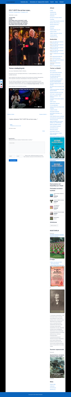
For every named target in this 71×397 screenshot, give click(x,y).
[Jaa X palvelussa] (1, 84)
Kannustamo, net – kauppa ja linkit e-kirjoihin (39, 1)
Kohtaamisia (52, 15)
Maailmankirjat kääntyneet (57, 56)
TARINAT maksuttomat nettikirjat (56, 33)
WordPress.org (52, 389)
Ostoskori (62, 1)
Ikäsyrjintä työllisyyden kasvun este (56, 92)
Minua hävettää (53, 70)
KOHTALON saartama (56, 58)
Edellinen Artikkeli (10, 114)
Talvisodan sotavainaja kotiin (55, 74)
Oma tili (52, 1)
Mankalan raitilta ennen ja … (55, 22)
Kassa (56, 1)
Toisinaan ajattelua (53, 35)
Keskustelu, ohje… (24, 1)
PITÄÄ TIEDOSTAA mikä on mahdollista (57, 116)
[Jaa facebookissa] (1, 82)
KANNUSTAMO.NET (11, 2)
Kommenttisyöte (53, 387)
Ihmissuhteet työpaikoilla (54, 111)
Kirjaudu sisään (52, 384)
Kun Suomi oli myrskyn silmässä (56, 17)
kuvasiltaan (52, 19)
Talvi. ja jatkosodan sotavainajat (56, 72)
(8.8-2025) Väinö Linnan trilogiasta (56, 78)
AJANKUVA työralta (53, 109)
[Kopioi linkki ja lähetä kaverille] (1, 86)
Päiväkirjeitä (52, 26)
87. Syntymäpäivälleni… (57, 65)
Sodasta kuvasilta (53, 31)
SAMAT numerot (53, 101)
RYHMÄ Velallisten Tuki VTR (55, 29)
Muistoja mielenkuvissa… (54, 24)
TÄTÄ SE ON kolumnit (54, 119)
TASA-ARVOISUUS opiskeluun (55, 126)
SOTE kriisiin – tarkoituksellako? (56, 94)
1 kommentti (11, 12)
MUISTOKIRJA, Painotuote (55, 131)
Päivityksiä (52, 28)
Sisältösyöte (52, 386)
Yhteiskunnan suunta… (54, 36)
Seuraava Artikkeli (43, 114)
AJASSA (51, 10)
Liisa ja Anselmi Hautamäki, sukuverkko (57, 21)
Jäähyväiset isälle (53, 14)
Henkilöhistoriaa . (53, 12)
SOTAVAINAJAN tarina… (54, 127)
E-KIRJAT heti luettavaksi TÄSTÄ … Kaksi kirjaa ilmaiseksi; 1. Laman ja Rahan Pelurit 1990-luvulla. (57, 264)
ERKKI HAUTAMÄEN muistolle (55, 124)
